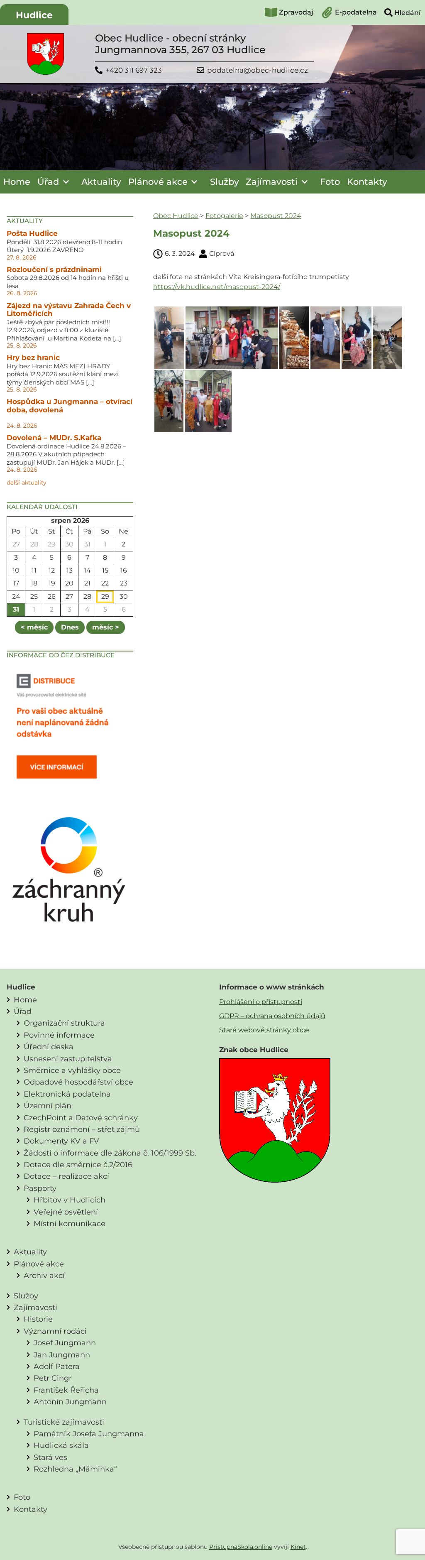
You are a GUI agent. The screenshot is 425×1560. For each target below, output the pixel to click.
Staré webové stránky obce (264, 1030)
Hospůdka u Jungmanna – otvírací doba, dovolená (69, 405)
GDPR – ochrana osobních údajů (272, 1016)
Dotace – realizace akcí (66, 1176)
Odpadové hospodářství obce (78, 1082)
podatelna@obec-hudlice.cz (257, 70)
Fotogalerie (224, 216)
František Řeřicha (66, 1390)
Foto (330, 181)
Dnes (70, 627)
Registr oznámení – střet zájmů (82, 1129)
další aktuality (26, 482)
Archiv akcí (44, 1275)
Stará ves (50, 1457)
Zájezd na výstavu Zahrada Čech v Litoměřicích (69, 309)
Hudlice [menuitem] (34, 15)
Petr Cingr (53, 1378)
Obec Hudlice (175, 216)
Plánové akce (158, 181)
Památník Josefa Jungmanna (89, 1433)
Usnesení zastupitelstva (68, 1058)
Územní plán (47, 1105)
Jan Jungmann (62, 1354)
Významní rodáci (55, 1331)
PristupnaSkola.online (240, 1546)
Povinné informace (59, 1035)
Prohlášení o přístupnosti (260, 1002)
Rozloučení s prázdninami (54, 269)
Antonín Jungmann (70, 1401)
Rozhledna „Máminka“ (75, 1468)
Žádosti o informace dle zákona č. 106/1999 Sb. (110, 1153)
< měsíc (34, 627)
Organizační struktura (64, 1023)
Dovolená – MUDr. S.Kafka (54, 437)
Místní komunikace (69, 1223)
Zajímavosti (272, 181)
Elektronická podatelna (67, 1094)
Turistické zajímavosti (64, 1422)
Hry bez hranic (33, 357)
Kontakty (367, 181)
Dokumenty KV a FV (61, 1140)
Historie (38, 1319)
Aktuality (101, 181)
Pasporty (40, 1188)
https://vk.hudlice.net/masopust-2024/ (216, 287)
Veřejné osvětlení (66, 1211)
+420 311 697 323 (133, 70)
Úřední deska (48, 1046)
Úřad (48, 181)
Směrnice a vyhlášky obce (72, 1070)
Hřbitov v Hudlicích (69, 1199)
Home (16, 181)
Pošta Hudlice (32, 233)
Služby (224, 181)
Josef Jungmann (65, 1342)
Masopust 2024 (275, 216)
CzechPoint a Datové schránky (81, 1117)
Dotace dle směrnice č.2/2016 (78, 1164)
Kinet (298, 1546)
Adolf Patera (57, 1366)
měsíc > (105, 627)
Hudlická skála (61, 1445)
